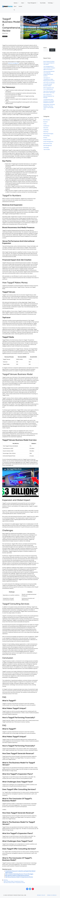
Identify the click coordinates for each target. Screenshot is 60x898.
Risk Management (47, 145)
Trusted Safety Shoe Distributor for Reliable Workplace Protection (48, 101)
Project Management (32, 2)
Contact (20, 6)
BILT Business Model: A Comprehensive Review (17, 875)
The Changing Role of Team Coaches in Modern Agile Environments (49, 68)
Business (15, 2)
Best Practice (46, 119)
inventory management (13, 63)
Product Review (47, 139)
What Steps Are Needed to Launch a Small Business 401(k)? (48, 84)
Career (22, 2)
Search (45, 47)
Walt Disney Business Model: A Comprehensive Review (19, 877)
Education (45, 127)
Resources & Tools (47, 143)
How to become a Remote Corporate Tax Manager (48, 96)
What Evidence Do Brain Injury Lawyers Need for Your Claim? (48, 63)
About (15, 6)
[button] (14, 10)
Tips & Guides (43, 2)
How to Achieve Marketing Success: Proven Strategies (19, 874)
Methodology (46, 135)
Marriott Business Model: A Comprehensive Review (14, 881)
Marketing (5, 36)
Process (45, 137)
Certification (46, 125)
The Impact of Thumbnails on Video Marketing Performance (48, 79)
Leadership (46, 129)
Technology (50, 2)
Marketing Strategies (48, 133)
